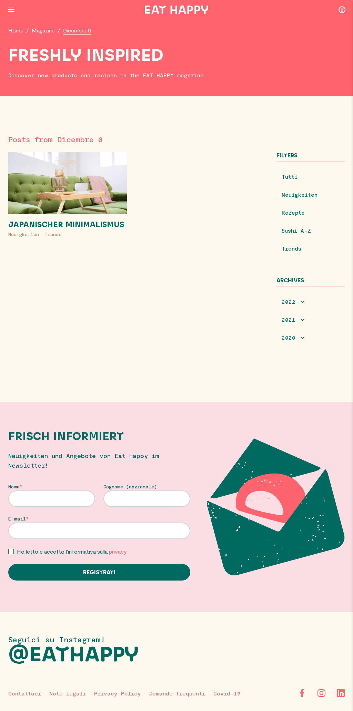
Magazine (43, 30)
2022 (288, 301)
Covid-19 (227, 693)
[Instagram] (321, 693)
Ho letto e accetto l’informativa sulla (72, 551)
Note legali (67, 693)
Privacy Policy (117, 693)
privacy (118, 551)
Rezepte (293, 212)
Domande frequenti (177, 693)
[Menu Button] (11, 10)
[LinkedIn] (340, 693)
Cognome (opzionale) (130, 486)
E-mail (17, 519)
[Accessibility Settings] (342, 9)
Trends (52, 234)
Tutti (289, 176)
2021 (288, 319)
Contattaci (24, 693)
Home (15, 30)
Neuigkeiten (23, 234)
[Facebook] (302, 693)
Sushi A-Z (296, 230)
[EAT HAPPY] (176, 10)
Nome (14, 486)
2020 (288, 337)
